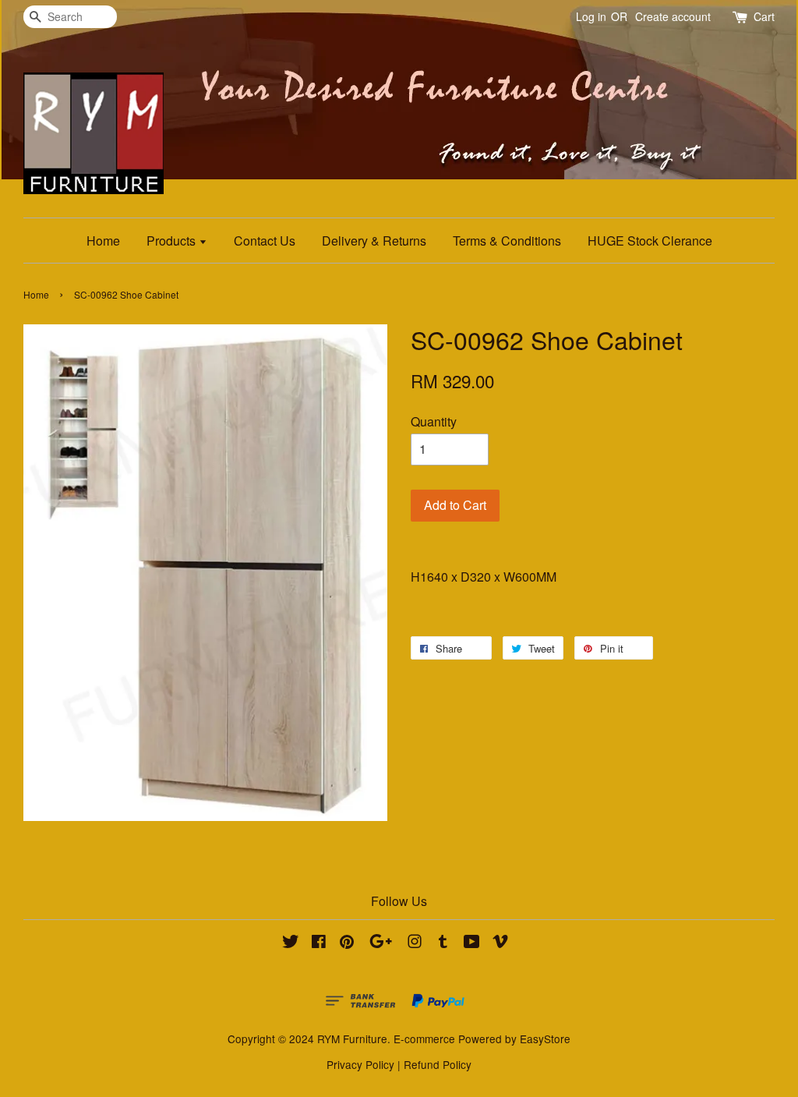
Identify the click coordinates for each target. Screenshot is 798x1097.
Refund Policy (437, 1064)
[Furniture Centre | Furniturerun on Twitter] (290, 943)
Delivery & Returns (374, 240)
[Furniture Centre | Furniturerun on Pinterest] (346, 943)
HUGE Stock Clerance (650, 240)
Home (103, 240)
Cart (764, 16)
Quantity (434, 421)
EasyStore (545, 1038)
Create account (673, 16)
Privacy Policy (360, 1064)
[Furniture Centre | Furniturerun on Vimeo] (500, 943)
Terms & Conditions (507, 240)
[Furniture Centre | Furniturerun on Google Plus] (380, 943)
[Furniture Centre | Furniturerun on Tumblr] (443, 943)
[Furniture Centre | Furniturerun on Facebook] (318, 943)
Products (173, 240)
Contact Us (264, 240)
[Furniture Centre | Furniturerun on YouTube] (472, 943)
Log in (591, 16)
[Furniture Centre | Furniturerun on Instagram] (414, 943)
